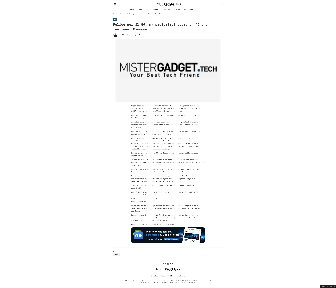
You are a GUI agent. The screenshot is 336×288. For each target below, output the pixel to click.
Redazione (155, 276)
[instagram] (168, 263)
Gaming (177, 9)
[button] (222, 4)
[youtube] (171, 263)
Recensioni (166, 9)
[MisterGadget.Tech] (168, 4)
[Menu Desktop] (115, 4)
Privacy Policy (167, 276)
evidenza (116, 254)
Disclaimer (180, 276)
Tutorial (200, 9)
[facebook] (164, 263)
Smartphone (153, 9)
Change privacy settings (328, 286)
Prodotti (141, 9)
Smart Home (188, 9)
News (132, 9)
